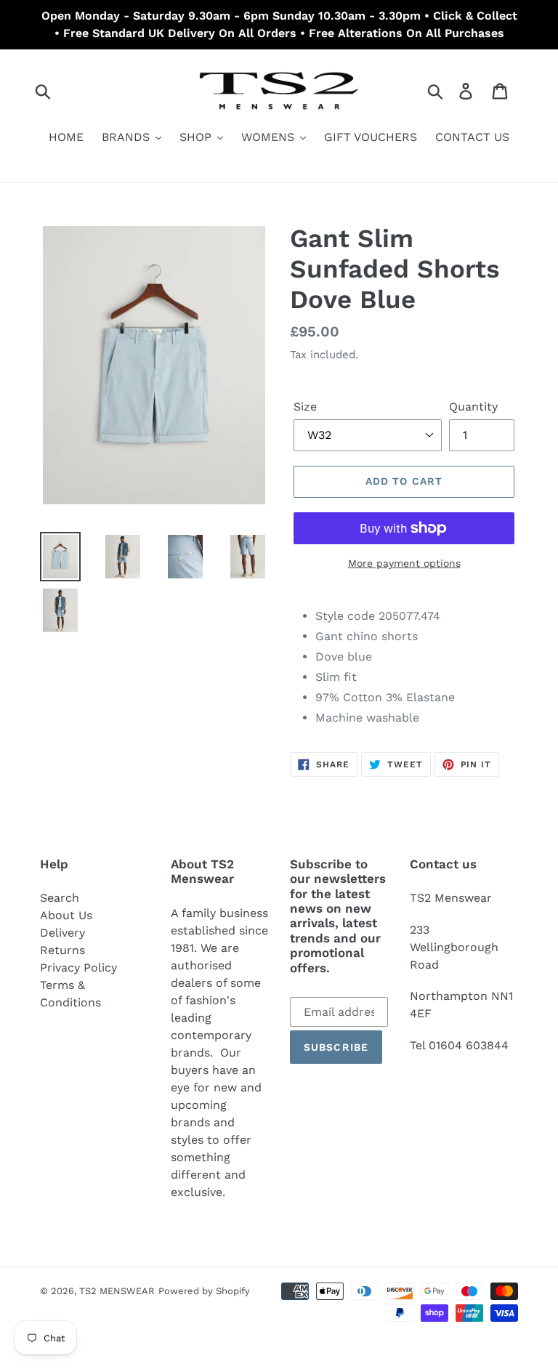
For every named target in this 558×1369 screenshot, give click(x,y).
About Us (66, 915)
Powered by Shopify (204, 1290)
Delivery (62, 933)
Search (59, 898)
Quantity (473, 406)
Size (305, 406)
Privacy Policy (78, 967)
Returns (62, 950)
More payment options (404, 563)
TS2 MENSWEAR (117, 1290)
